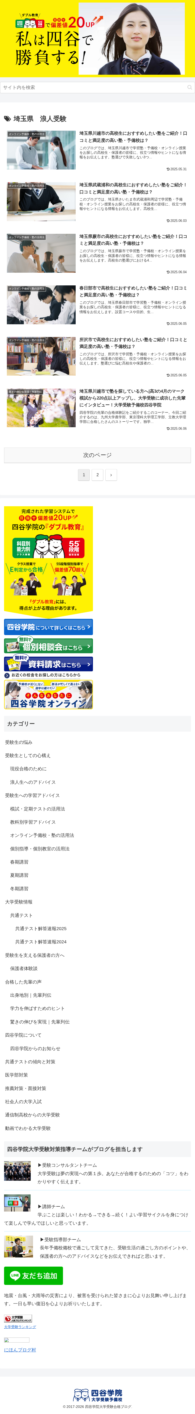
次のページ (97, 455)
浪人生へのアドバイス (33, 782)
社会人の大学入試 (23, 1101)
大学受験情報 (18, 901)
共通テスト (21, 915)
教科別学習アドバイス (33, 822)
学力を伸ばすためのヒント (37, 1008)
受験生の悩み (18, 742)
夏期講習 (19, 875)
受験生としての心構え (28, 755)
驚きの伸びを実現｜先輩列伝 (40, 1021)
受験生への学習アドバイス (32, 795)
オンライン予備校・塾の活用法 (42, 835)
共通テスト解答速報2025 (41, 928)
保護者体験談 (24, 968)
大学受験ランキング (20, 1327)
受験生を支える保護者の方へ (34, 955)
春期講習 (19, 862)
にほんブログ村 (20, 1349)
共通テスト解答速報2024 (41, 941)
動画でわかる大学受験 (28, 1128)
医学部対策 (16, 1075)
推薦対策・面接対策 (25, 1088)
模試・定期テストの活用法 (37, 808)
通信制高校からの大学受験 (32, 1114)
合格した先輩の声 (23, 982)
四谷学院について (23, 1035)
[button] (189, 87)
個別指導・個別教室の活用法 (40, 848)
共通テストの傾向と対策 (30, 1061)
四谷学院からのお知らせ (35, 1048)
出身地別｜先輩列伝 (30, 995)
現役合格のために (28, 768)
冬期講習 (19, 888)
